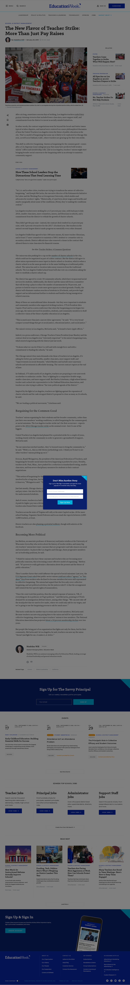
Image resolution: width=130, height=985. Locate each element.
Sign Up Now (65, 502)
